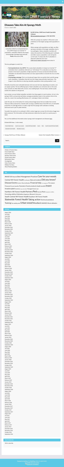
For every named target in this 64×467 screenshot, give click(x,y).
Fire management (44, 183)
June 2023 (7, 283)
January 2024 (8, 270)
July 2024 (7, 259)
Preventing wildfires (10, 194)
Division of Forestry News (11, 150)
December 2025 (9, 227)
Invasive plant (10, 189)
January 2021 (8, 337)
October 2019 (8, 365)
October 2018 (8, 387)
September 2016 (9, 434)
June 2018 (7, 395)
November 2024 (9, 251)
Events (14, 183)
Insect (39, 125)
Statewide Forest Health (10, 128)
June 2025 (7, 238)
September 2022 (9, 300)
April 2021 (7, 331)
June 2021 (7, 328)
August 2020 (8, 346)
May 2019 (7, 374)
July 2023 (7, 281)
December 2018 (9, 384)
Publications (20, 194)
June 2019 (7, 372)
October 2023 (8, 276)
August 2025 (8, 235)
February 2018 (8, 402)
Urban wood (26, 203)
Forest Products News (10, 153)
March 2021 (8, 333)
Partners (29, 192)
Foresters (22, 186)
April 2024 (7, 264)
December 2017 (9, 406)
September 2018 (9, 389)
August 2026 (8, 212)
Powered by (20, 461)
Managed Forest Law (33, 188)
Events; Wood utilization (23, 183)
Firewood (7, 186)
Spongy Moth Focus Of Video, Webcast (14, 135)
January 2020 (8, 359)
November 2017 (9, 408)
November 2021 (9, 318)
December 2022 (9, 294)
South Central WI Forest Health (51, 125)
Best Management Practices (27, 177)
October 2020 (8, 343)
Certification (27, 180)
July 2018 (7, 393)
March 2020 (8, 356)
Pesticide (39, 192)
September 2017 (9, 412)
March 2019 (8, 378)
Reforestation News (9, 159)
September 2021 (9, 322)
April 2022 (7, 309)
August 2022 (8, 302)
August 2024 (8, 257)
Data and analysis (35, 180)
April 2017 (7, 421)
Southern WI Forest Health (38, 197)
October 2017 (8, 410)
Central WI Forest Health (31, 125)
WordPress (32, 461)
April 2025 (7, 242)
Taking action (34, 200)
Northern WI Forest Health (15, 192)
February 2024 (8, 268)
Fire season (51, 183)
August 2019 (8, 369)
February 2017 (8, 425)
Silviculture (38, 194)
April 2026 (7, 220)
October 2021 (8, 320)
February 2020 (8, 357)
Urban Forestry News (10, 163)
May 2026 (7, 218)
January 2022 (8, 315)
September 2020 (9, 344)
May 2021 (7, 330)
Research (33, 194)
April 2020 (7, 354)
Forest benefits (15, 186)
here (51, 118)
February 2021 (8, 335)
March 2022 (8, 311)
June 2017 (7, 417)
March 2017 (8, 423)
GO (57, 140)
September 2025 (9, 233)
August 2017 (8, 413)
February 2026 (8, 223)
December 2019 (9, 361)
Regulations (27, 194)
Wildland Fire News (9, 165)
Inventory (17, 188)
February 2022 (8, 313)
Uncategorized (8, 161)
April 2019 (7, 376)
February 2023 (8, 290)
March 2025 (8, 244)
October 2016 (8, 432)
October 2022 (8, 298)
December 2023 (9, 272)
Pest (43, 125)
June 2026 (7, 216)
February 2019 (8, 380)
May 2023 (7, 285)
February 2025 (8, 246)
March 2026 (8, 222)
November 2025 (9, 229)
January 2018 (8, 404)
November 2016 (9, 430)
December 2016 (9, 428)
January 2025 (8, 248)
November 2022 (9, 296)
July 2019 (7, 371)
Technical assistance (47, 200)
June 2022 (7, 305)
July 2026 (7, 214)
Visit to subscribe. (9, 443)
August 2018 (8, 391)
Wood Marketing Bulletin (11, 166)
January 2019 (8, 382)
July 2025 (7, 236)
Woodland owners (20, 128)
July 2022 (7, 303)
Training (8, 203)
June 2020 (7, 350)
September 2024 (9, 255)
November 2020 (9, 341)
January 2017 (8, 426)
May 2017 (7, 419)
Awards (14, 177)
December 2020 (9, 339)
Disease (8, 183)
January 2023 (8, 292)
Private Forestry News (10, 157)
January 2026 (8, 225)
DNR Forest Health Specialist (39, 60)
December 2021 (9, 317)
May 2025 (7, 240)
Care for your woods (19, 125)
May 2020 (7, 352)
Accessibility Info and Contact (32, 462)
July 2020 (7, 348)
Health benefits (41, 186)
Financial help (35, 183)
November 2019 (9, 363)
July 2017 (7, 415)
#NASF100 (8, 177)
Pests (43, 192)
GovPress (25, 461)
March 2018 (8, 400)
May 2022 (7, 307)
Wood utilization (52, 203)
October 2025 (8, 231)
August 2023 (8, 279)
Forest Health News (9, 125)
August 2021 (8, 324)
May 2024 (7, 263)
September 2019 (9, 367)
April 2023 (7, 287)
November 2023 (9, 274)
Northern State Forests (10, 155)
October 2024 (8, 253)
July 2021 (7, 326)
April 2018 (7, 398)
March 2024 (8, 266)
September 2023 (9, 277)
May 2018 (7, 397)
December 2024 (9, 249)
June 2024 (7, 261)
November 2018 (9, 385)
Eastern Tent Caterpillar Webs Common (49, 135)
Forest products (31, 186)
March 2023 (8, 289)
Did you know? (49, 180)
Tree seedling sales (15, 203)
